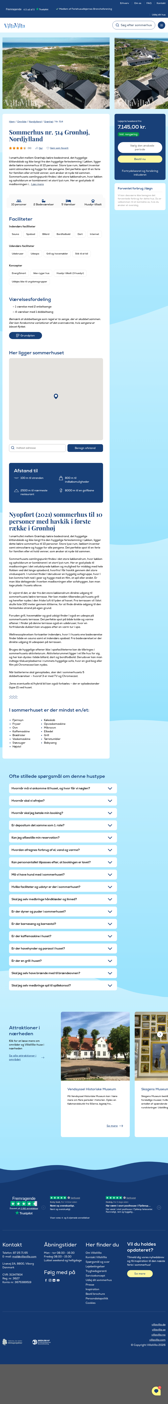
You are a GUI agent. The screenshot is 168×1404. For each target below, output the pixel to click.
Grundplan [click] (28, 335)
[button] (56, 396)
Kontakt (161, 3)
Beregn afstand (85, 448)
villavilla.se (159, 1329)
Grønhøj (48, 121)
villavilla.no (158, 1334)
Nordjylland (35, 121)
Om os (137, 3)
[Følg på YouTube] (58, 1280)
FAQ (149, 3)
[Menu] (161, 25)
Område (21, 121)
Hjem (12, 121)
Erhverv (124, 3)
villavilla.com (157, 1340)
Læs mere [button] (37, 184)
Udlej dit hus (159, 14)
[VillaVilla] (13, 25)
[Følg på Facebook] (46, 1280)
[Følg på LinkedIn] (54, 1280)
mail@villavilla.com (24, 1256)
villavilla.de (159, 1324)
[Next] (102, 73)
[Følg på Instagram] (50, 1280)
